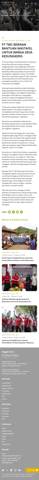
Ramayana (5, 416)
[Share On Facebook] (9, 211)
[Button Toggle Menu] (35, 3)
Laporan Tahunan (7, 388)
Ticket (4, 428)
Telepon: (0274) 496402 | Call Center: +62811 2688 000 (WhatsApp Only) (11, 460)
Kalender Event (7, 431)
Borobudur (5, 408)
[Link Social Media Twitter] (7, 470)
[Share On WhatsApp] (21, 211)
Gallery (4, 436)
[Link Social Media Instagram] (15, 470)
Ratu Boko (5, 414)
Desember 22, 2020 (24, 40)
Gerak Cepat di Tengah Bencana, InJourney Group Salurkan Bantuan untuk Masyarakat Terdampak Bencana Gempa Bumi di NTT (17, 260)
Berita (9, 252)
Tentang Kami (6, 383)
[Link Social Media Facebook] (3, 470)
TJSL (3, 37)
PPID (3, 396)
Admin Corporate (9, 40)
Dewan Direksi (6, 386)
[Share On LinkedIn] (17, 211)
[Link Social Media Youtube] (19, 470)
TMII (3, 419)
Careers (4, 399)
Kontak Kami (6, 444)
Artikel (4, 252)
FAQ (3, 442)
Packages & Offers (8, 434)
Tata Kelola (5, 391)
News (13, 252)
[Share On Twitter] (13, 211)
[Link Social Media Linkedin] (11, 470)
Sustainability (6, 394)
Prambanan (5, 411)
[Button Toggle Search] (31, 3)
